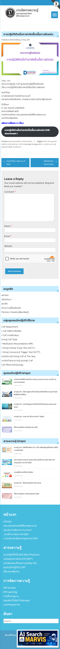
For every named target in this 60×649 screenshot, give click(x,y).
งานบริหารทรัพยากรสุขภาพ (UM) (20, 538)
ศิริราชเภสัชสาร (11, 571)
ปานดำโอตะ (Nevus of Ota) (15, 162)
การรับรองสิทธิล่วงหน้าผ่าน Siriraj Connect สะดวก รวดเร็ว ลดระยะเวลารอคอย (35, 380)
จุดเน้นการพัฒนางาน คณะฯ (17, 530)
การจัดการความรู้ (49, 144)
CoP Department (9, 326)
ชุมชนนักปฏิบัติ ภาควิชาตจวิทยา (21, 141)
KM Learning (10, 592)
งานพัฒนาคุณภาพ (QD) (16, 534)
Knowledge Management (32, 144)
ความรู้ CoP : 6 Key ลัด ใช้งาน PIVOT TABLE (29, 416)
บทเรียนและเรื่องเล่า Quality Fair (20, 563)
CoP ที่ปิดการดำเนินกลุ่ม (12, 364)
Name (8, 226)
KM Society (9, 588)
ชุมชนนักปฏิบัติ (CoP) (14, 567)
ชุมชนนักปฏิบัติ (6, 147)
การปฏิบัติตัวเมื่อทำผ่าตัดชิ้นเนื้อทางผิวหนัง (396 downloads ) (27, 131)
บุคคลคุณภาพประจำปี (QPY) (18, 559)
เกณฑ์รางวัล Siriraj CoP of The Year (18, 356)
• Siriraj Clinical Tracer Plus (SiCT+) (18, 348)
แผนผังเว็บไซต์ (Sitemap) (16, 600)
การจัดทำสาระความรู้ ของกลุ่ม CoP (17, 360)
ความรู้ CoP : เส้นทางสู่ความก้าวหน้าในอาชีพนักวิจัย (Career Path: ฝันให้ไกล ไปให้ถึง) (36, 393)
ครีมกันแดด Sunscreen (49, 162)
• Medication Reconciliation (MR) (17, 343)
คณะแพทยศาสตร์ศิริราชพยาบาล (20, 526)
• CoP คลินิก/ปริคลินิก (11, 331)
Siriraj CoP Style (9, 339)
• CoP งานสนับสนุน (10, 335)
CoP (44, 141)
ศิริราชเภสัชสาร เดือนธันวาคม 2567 (26, 427)
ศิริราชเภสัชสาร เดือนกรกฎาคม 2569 (26, 493)
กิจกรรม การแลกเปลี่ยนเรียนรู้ (14, 312)
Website (8, 246)
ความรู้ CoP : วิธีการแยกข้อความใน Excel (27, 483)
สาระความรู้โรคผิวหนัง (11, 307)
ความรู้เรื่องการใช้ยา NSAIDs (23, 472)
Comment (10, 192)
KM (20, 144)
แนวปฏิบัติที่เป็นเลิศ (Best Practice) (21, 554)
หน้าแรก (5, 295)
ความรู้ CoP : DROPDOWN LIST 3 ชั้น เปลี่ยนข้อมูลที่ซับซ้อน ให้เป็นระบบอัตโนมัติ (36, 448)
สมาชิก (4, 303)
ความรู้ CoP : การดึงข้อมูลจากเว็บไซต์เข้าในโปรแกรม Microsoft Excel (35, 405)
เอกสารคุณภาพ (11, 604)
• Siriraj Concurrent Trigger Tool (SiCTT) (20, 352)
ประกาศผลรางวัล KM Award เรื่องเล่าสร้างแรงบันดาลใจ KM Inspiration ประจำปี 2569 (34, 461)
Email (7, 236)
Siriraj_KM (25, 39)
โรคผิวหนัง (17, 147)
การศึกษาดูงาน (11, 596)
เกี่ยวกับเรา (6, 299)
